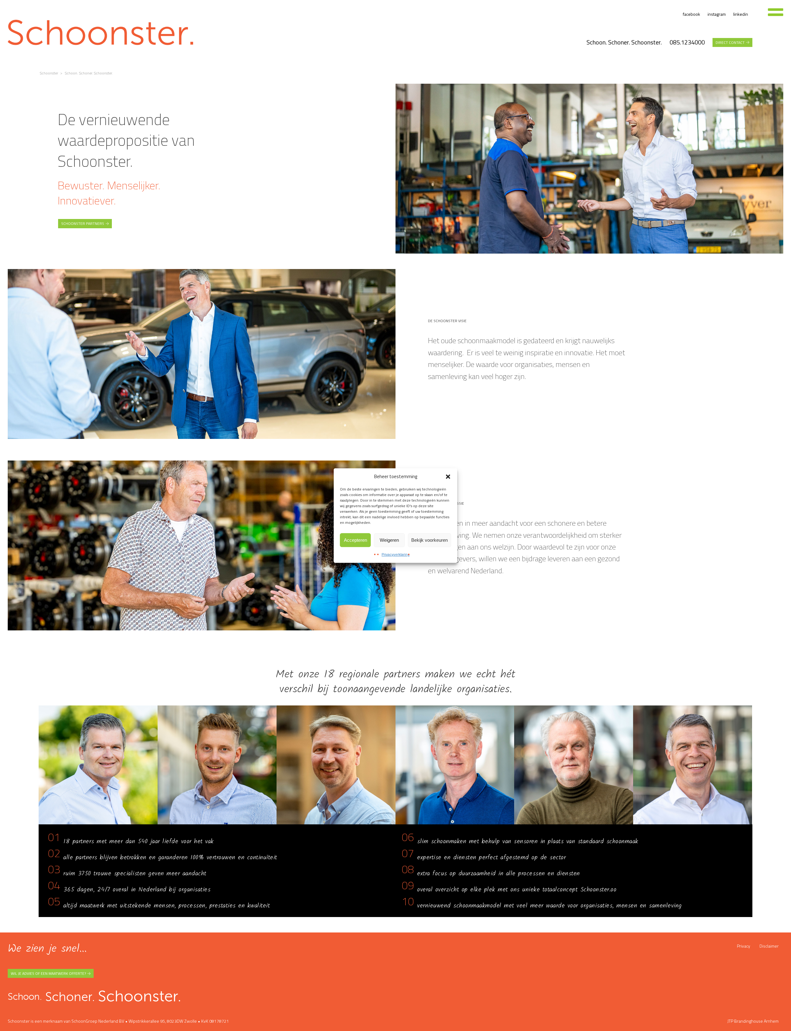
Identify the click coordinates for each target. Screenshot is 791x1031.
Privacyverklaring (395, 554)
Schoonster (49, 73)
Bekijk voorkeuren (429, 540)
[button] (448, 476)
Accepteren (355, 540)
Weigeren (389, 540)
